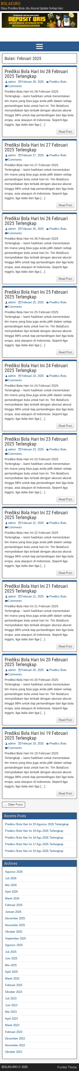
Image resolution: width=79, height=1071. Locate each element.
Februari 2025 (13, 985)
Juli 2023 (10, 998)
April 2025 (11, 971)
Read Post (65, 131)
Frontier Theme (67, 1067)
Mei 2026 (11, 885)
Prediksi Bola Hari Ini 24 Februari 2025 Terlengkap (36, 368)
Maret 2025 (12, 978)
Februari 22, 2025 (33, 523)
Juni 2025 (11, 958)
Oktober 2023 (13, 992)
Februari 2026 (13, 905)
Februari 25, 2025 (33, 302)
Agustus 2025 (14, 945)
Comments (15, 86)
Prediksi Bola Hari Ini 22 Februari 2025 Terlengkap (36, 515)
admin (12, 81)
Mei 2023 (11, 1011)
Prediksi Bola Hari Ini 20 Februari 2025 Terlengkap (36, 662)
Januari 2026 (13, 911)
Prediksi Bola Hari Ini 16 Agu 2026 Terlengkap (34, 851)
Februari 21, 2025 (33, 596)
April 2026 (11, 891)
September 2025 (15, 938)
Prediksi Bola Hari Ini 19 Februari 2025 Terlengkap (36, 735)
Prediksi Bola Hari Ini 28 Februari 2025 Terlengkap (36, 74)
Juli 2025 (10, 951)
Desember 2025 (15, 918)
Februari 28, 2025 (33, 81)
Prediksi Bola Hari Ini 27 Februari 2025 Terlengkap (36, 147)
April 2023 (11, 1018)
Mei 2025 (11, 965)
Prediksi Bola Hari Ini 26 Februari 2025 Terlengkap (36, 221)
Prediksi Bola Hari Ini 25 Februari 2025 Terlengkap (36, 294)
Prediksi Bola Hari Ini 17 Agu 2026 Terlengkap (34, 844)
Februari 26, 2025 (33, 228)
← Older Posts (13, 804)
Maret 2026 (12, 898)
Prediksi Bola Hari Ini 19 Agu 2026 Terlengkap (34, 830)
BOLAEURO (10, 3)
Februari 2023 (13, 1032)
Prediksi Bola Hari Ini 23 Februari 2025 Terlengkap (36, 441)
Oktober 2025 (13, 931)
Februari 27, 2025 (33, 155)
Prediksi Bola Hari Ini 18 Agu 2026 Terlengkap (34, 837)
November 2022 (15, 1045)
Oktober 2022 (13, 1051)
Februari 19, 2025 (33, 743)
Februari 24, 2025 (33, 375)
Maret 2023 (12, 1025)
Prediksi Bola (57, 81)
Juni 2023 (11, 1005)
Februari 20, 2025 (33, 670)
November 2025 (15, 925)
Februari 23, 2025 (33, 449)
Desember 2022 (15, 1038)
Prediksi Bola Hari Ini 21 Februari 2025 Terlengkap (36, 588)
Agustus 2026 (14, 871)
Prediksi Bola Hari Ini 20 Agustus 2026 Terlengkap (37, 824)
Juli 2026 (10, 878)
